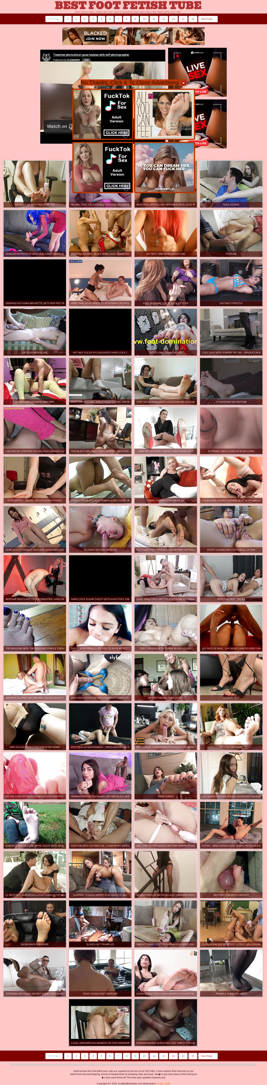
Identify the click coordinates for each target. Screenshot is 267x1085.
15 (193, 19)
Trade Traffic (163, 1083)
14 (183, 19)
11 (154, 19)
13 (173, 19)
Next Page (207, 19)
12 (163, 19)
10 (144, 19)
